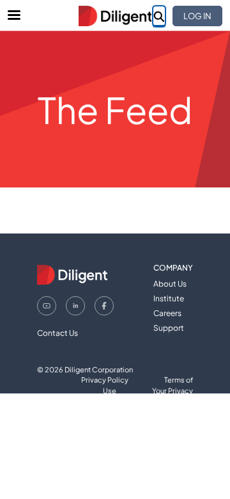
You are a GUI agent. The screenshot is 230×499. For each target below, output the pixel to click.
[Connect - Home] (115, 16)
